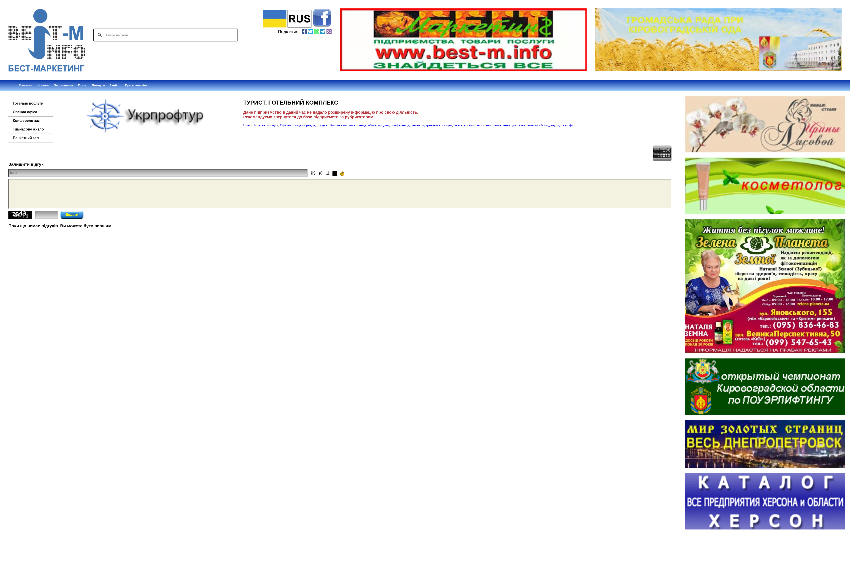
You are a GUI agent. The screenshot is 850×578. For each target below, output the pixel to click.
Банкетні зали (464, 125)
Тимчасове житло (28, 129)
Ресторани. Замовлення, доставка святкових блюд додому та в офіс (524, 125)
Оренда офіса (25, 112)
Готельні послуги (28, 103)
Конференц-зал (26, 121)
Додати (72, 214)
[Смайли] (342, 173)
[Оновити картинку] (20, 217)
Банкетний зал (26, 138)
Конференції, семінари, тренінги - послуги (421, 125)
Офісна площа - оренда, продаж (304, 125)
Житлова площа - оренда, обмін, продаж (359, 125)
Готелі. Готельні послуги (260, 125)
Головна (25, 85)
